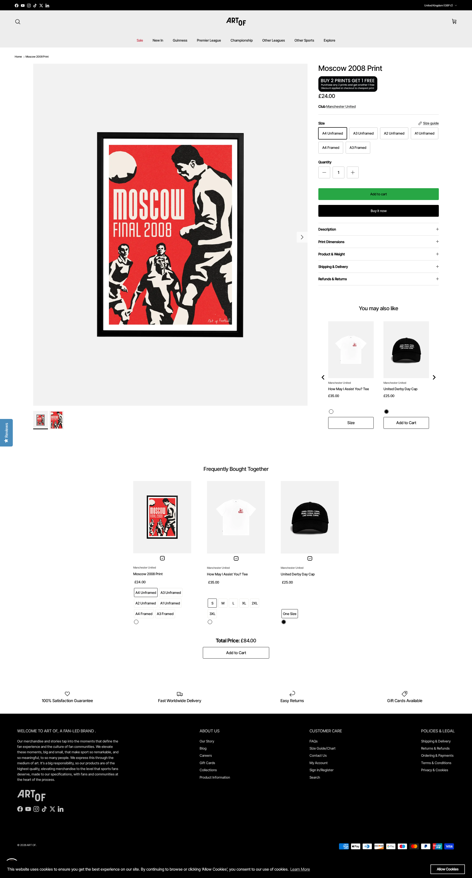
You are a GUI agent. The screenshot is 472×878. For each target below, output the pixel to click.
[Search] (18, 22)
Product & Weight (331, 254)
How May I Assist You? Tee (348, 389)
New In (158, 40)
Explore (329, 40)
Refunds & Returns (332, 279)
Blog (203, 748)
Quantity (324, 162)
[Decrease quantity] (324, 172)
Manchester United (341, 106)
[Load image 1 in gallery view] (170, 235)
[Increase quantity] (353, 172)
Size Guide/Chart (323, 748)
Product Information (215, 777)
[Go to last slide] (323, 377)
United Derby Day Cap (400, 389)
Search (315, 777)
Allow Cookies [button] (447, 869)
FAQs (314, 741)
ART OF (31, 845)
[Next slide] (434, 377)
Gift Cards (207, 763)
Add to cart (378, 194)
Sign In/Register (322, 770)
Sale (140, 40)
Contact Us (318, 755)
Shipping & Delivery (333, 266)
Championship (242, 40)
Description (327, 229)
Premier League (209, 40)
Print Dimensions (331, 242)
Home (18, 56)
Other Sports (304, 40)
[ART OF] (236, 21)
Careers (206, 755)
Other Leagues (273, 40)
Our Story (207, 741)
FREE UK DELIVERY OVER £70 (236, 5)
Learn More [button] (300, 869)
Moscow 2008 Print (37, 56)
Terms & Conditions (436, 763)
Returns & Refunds (435, 748)
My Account (319, 763)
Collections (208, 770)
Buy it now (379, 211)
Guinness (180, 40)
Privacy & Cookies (434, 770)
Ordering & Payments (437, 755)
